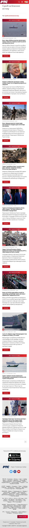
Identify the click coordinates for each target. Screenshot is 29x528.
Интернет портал (17, 513)
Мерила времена (7, 481)
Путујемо (13, 492)
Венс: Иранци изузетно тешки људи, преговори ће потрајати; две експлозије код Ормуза (13, 125)
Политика (9, 479)
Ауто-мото (24, 487)
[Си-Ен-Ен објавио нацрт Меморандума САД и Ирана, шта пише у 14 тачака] (14, 322)
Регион (16, 479)
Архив (14, 509)
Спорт (3, 486)
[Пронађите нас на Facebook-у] (14, 471)
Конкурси (9, 513)
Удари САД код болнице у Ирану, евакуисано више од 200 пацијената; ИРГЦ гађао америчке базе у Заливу (14, 251)
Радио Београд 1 (11, 504)
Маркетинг (14, 512)
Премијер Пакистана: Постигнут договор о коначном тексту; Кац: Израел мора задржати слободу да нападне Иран (14, 420)
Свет (20, 479)
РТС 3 (15, 498)
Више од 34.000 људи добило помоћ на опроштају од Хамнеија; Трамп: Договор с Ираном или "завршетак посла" (13, 294)
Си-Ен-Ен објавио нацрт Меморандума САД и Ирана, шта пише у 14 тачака (14, 334)
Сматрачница (15, 482)
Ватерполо (11, 487)
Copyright (12, 522)
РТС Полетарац (17, 502)
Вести (4, 479)
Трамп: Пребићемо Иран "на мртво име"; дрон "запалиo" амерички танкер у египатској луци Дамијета (13, 168)
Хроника (9, 480)
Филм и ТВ (12, 493)
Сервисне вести (6, 482)
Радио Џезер (21, 508)
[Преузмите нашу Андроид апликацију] (14, 459)
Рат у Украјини (17, 481)
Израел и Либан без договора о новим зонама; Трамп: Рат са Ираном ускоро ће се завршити (14, 83)
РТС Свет (21, 498)
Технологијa (6, 492)
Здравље (5, 493)
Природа (23, 493)
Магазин (4, 491)
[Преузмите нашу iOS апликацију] (14, 455)
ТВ (3, 498)
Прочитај (6, 56)
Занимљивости (17, 491)
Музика (25, 491)
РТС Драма (11, 499)
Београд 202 (17, 505)
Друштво (16, 480)
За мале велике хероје (21, 494)
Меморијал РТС (20, 488)
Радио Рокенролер (16, 507)
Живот (10, 491)
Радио (4, 504)
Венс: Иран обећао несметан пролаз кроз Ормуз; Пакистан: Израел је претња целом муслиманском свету (14, 42)
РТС (3, 512)
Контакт (8, 512)
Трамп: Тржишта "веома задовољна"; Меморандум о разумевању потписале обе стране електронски (14, 377)
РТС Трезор (19, 500)
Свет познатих (21, 492)
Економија (22, 480)
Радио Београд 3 (8, 505)
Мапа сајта (22, 516)
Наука (17, 493)
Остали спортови (10, 488)
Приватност (6, 522)
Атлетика (18, 487)
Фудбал (8, 486)
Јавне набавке (22, 512)
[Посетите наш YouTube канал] (18, 471)
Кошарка (14, 486)
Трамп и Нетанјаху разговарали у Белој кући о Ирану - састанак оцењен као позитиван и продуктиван (13, 209)
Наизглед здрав (15, 495)
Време (24, 481)
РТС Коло (11, 500)
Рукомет (4, 487)
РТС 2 (10, 498)
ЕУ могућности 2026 (19, 483)
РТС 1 (6, 498)
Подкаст (22, 482)
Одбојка (25, 486)
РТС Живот (19, 499)
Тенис (20, 486)
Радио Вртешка (12, 508)
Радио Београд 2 (22, 504)
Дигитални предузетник (8, 494)
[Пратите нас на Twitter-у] (11, 471)
